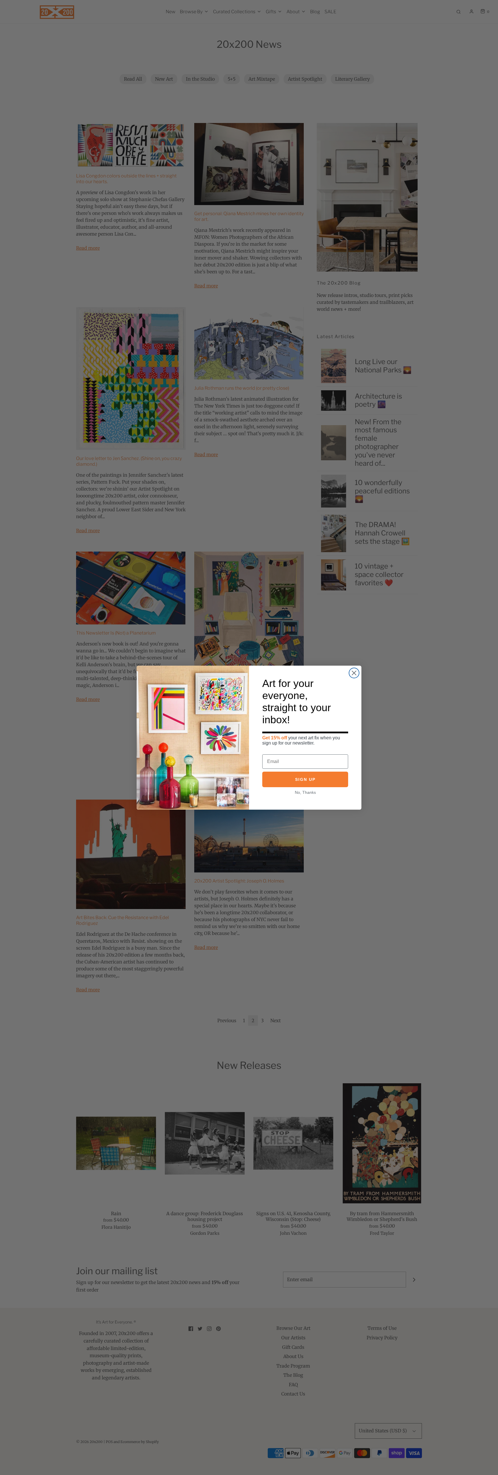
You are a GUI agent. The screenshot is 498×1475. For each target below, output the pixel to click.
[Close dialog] (354, 673)
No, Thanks (305, 792)
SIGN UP (305, 779)
